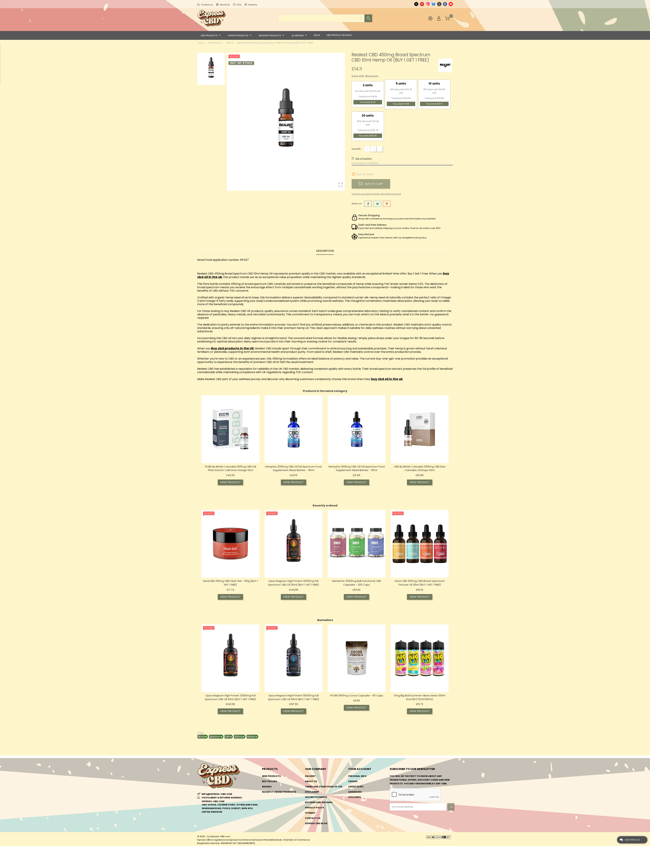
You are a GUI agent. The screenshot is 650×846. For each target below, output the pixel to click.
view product (230, 482)
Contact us (206, 4)
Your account (359, 769)
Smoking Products (272, 35)
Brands (267, 786)
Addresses (355, 791)
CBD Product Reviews (339, 35)
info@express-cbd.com (217, 794)
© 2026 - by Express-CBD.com (213, 836)
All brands (299, 35)
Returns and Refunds (318, 802)
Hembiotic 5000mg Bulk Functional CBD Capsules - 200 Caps (356, 582)
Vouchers (354, 797)
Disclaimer (312, 791)
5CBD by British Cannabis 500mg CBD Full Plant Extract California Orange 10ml (230, 468)
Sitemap (310, 812)
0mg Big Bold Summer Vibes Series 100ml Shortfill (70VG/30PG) (419, 697)
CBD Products (211, 35)
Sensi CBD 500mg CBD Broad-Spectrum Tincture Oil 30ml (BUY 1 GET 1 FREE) (420, 582)
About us (311, 781)
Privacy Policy (314, 807)
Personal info (357, 776)
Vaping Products (240, 35)
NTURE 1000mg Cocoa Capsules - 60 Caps (356, 695)
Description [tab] (325, 251)
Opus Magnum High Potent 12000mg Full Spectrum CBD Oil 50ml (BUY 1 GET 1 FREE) (293, 582)
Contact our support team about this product (376, 194)
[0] (447, 19)
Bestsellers (269, 781)
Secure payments (316, 797)
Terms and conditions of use (323, 786)
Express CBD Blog (316, 823)
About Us (224, 4)
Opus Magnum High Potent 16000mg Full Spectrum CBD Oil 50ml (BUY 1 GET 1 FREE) (293, 697)
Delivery (252, 4)
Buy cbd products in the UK (232, 348)
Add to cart (373, 184)
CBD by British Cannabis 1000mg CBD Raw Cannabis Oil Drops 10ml (420, 468)
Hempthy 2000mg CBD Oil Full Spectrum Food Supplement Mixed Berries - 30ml (293, 468)
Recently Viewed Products (279, 791)
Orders (353, 781)
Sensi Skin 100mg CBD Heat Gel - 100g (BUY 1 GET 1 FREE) (230, 582)
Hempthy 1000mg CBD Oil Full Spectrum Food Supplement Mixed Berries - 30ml (356, 468)
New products (271, 776)
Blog (317, 35)
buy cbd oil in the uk (387, 379)
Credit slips (355, 786)
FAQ (238, 4)
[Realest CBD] (445, 65)
